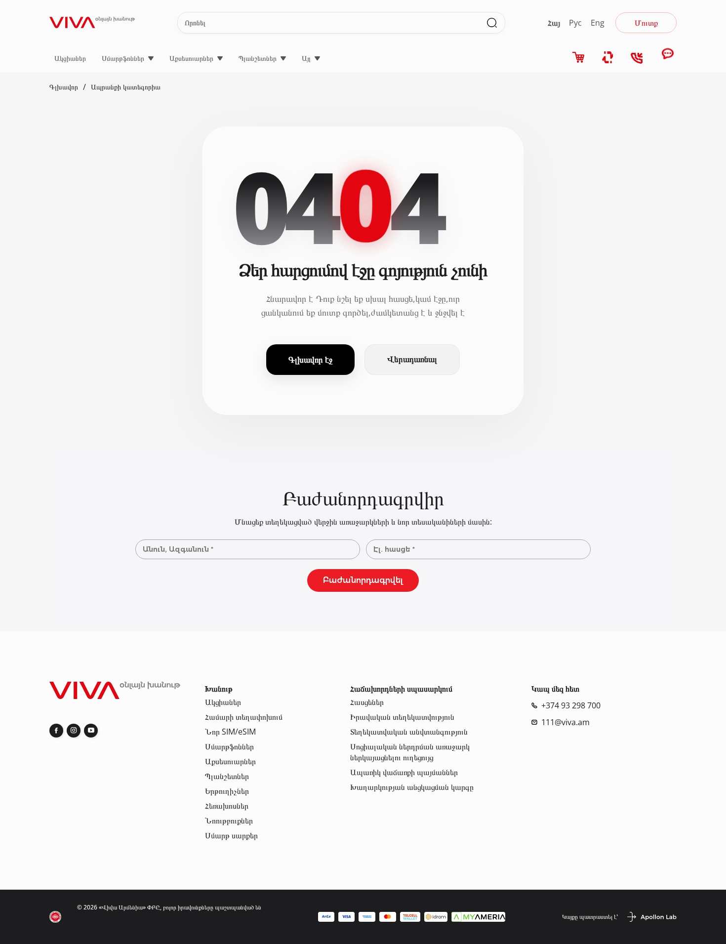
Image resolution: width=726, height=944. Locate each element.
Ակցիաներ (70, 58)
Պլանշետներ (258, 58)
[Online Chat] (668, 58)
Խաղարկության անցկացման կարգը (412, 786)
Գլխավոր (63, 86)
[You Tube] (91, 731)
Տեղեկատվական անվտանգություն (409, 731)
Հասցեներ (367, 702)
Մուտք (646, 22)
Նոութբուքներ (229, 820)
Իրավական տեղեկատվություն (402, 716)
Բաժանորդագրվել (363, 580)
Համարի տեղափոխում (243, 716)
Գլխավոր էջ (310, 359)
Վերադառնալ (412, 359)
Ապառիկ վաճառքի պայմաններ (404, 772)
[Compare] (608, 57)
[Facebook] (56, 731)
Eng (598, 23)
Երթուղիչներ (227, 790)
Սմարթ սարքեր (231, 835)
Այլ (306, 58)
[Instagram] (74, 731)
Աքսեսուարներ (191, 58)
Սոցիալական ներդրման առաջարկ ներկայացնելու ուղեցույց (410, 752)
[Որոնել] (492, 23)
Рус (575, 23)
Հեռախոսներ (226, 805)
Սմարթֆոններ (123, 58)
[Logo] (92, 22)
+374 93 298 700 (571, 705)
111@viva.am (565, 722)
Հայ (554, 23)
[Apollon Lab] (651, 917)
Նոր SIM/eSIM (230, 731)
